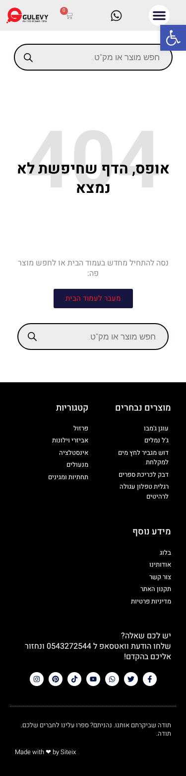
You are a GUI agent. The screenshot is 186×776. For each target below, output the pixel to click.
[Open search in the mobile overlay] (93, 57)
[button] (173, 38)
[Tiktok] (74, 679)
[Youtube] (93, 679)
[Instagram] (37, 679)
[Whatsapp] (112, 679)
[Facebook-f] (150, 679)
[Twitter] (131, 679)
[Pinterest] (55, 679)
